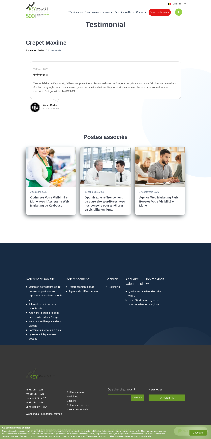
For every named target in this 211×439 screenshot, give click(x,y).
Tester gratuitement (159, 12)
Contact (140, 12)
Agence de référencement (83, 291)
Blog (87, 12)
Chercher (137, 398)
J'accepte (198, 432)
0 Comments (53, 50)
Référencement (77, 279)
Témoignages (75, 12)
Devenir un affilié (123, 12)
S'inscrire (167, 397)
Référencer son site (40, 279)
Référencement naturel (82, 286)
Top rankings (154, 279)
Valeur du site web (138, 284)
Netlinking (114, 286)
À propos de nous (101, 12)
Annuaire (132, 279)
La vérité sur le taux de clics (45, 330)
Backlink (112, 279)
